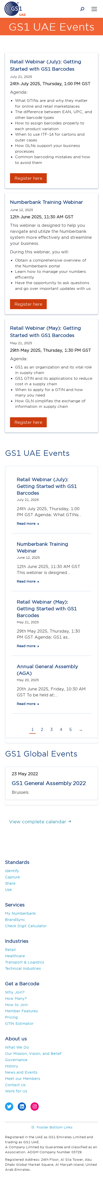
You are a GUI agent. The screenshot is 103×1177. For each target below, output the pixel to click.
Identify (12, 871)
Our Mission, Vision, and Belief (33, 1053)
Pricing (11, 1017)
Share (10, 883)
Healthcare (15, 956)
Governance (16, 1060)
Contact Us (15, 1085)
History (11, 1066)
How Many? (16, 998)
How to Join (16, 1005)
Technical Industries (23, 968)
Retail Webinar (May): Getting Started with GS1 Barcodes (47, 608)
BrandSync (15, 919)
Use (8, 889)
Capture (12, 877)
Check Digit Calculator (26, 926)
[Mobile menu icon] (94, 9)
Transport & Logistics (24, 962)
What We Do (17, 1047)
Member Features (21, 1011)
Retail (10, 949)
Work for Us (16, 1091)
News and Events (21, 1072)
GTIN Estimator (19, 1023)
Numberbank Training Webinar (46, 202)
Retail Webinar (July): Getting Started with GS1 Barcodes (47, 486)
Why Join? (14, 992)
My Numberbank (20, 913)
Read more (26, 523)
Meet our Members (22, 1078)
